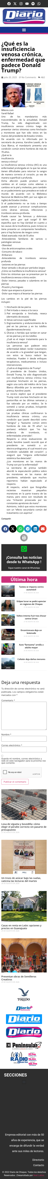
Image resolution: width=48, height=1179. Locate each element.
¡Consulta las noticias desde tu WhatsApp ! (24, 559)
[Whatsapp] (39, 3)
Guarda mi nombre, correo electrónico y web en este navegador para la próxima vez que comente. (23, 760)
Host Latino (38, 1175)
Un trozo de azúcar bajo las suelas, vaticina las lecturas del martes (21, 879)
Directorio (38, 1159)
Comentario (8, 700)
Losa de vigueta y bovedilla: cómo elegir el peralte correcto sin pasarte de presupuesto (23, 826)
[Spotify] (33, 3)
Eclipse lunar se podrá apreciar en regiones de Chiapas (31, 602)
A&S (43, 77)
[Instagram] (21, 3)
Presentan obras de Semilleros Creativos (18, 978)
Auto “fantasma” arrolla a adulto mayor (31, 646)
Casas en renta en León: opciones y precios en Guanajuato (21, 927)
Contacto (38, 1165)
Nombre (6, 734)
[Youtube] (27, 3)
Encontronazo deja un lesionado (31, 631)
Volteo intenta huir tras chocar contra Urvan (31, 617)
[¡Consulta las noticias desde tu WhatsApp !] (24, 548)
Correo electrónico (11, 745)
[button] (24, 30)
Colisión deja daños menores (31, 659)
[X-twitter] (15, 3)
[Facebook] (9, 3)
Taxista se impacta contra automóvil (31, 588)
